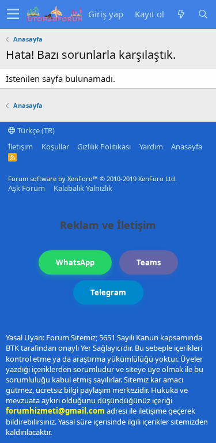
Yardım (151, 146)
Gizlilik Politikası (104, 146)
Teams (149, 262)
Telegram (108, 292)
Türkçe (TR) (35, 130)
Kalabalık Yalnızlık (83, 188)
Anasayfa (186, 146)
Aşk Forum (26, 188)
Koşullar (55, 146)
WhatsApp (75, 262)
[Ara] (203, 14)
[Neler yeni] (181, 14)
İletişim (20, 146)
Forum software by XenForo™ (92, 178)
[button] (13, 14)
